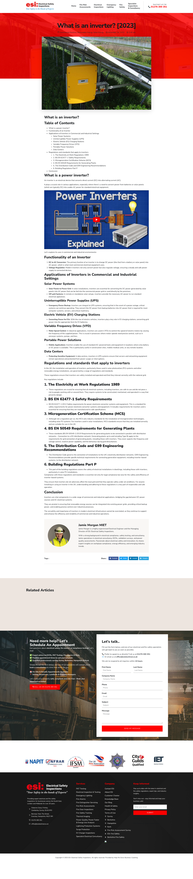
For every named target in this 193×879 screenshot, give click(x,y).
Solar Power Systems (62, 136)
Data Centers (58, 149)
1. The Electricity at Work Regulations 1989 (71, 155)
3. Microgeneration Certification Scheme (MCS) (72, 160)
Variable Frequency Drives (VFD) (66, 144)
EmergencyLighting (111, 6)
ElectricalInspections (98, 6)
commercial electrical (82, 265)
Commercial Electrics (68, 32)
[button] (114, 558)
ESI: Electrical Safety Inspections (146, 823)
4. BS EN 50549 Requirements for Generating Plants (74, 163)
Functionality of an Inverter (59, 131)
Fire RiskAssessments (85, 6)
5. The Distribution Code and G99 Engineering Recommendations (79, 165)
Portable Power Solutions (63, 147)
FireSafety (122, 6)
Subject (105, 702)
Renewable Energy (84, 32)
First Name (106, 667)
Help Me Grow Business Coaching (126, 858)
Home (73, 6)
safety (132, 475)
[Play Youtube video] (96, 219)
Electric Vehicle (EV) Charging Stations (68, 141)
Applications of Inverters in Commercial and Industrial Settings (74, 133)
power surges (85, 359)
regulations (58, 389)
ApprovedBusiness (141, 818)
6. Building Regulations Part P (65, 168)
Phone (104, 684)
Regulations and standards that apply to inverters (68, 152)
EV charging (124, 319)
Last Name (137, 667)
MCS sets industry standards (90, 419)
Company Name (108, 676)
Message (105, 711)
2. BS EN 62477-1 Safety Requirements (69, 157)
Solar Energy (98, 32)
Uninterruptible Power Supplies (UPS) (68, 139)
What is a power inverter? (59, 128)
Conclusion (53, 171)
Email (104, 693)
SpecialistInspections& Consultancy (134, 5)
